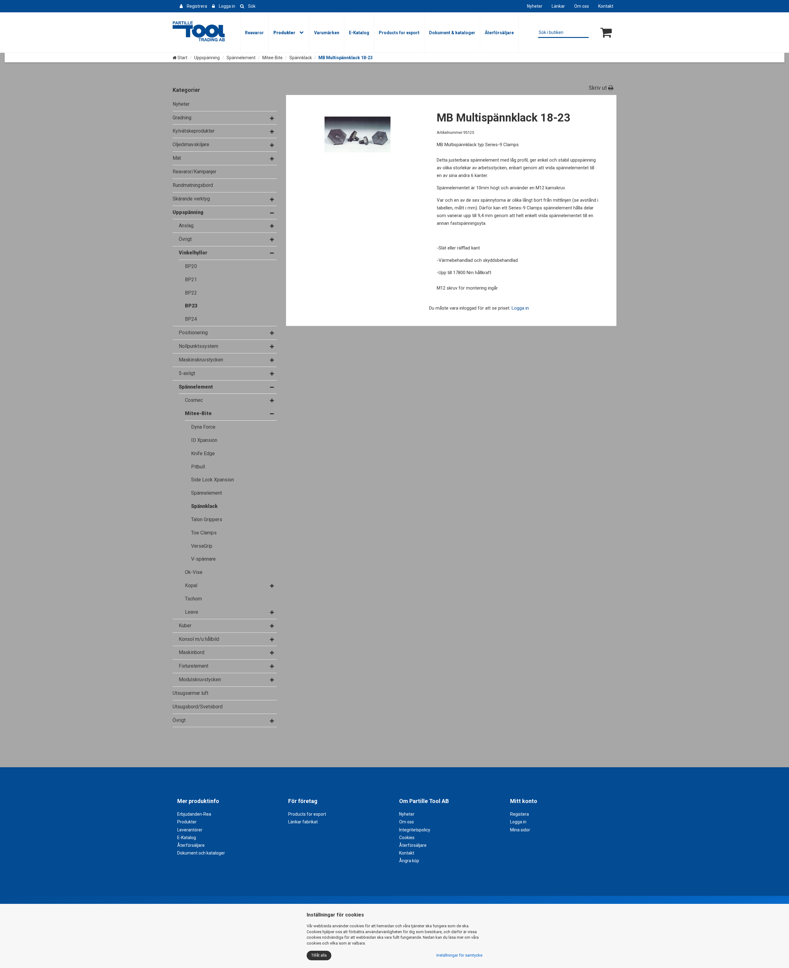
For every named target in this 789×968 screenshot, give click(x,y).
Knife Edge (203, 453)
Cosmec (194, 400)
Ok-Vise (193, 572)
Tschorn (193, 599)
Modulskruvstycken (200, 679)
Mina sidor (520, 829)
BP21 (191, 279)
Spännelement (241, 57)
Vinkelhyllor (193, 253)
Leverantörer (189, 829)
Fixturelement (193, 666)
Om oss (581, 6)
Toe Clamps (204, 533)
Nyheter (534, 6)
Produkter (284, 32)
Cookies (407, 837)
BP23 (191, 306)
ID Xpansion (204, 440)
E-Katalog (359, 32)
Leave (191, 612)
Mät (177, 158)
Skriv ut (598, 87)
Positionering (193, 333)
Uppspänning (207, 57)
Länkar (558, 6)
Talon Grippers (206, 519)
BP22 (191, 293)
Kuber (185, 625)
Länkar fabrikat (303, 821)
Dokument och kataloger (201, 853)
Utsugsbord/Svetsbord (198, 707)
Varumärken (326, 32)
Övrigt (185, 239)
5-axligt (187, 373)
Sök (252, 6)
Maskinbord (191, 652)
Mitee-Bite (272, 57)
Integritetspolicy (414, 829)
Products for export (399, 32)
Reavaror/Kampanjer (194, 172)
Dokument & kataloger (452, 32)
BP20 (191, 266)
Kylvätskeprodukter (194, 131)
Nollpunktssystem (198, 346)
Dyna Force (203, 427)
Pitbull (198, 467)
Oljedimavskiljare (191, 144)
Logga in (227, 6)
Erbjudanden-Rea (194, 814)
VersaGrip (201, 546)
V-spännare (203, 559)
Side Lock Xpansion (212, 480)
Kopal (191, 585)
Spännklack (300, 57)
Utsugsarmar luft (190, 693)
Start (182, 57)
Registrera (197, 6)
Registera (519, 814)
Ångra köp (409, 860)
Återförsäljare (499, 32)
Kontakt (605, 6)
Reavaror (254, 32)
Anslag (186, 226)
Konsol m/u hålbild (199, 639)
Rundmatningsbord (193, 185)
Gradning (182, 118)
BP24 (191, 319)
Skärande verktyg (191, 199)
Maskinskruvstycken (201, 360)
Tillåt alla (319, 955)
